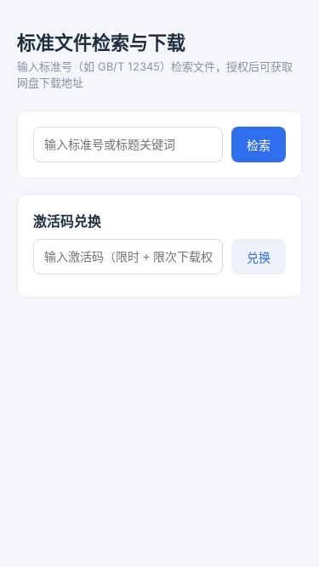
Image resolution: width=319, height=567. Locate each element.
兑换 (259, 257)
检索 (259, 145)
